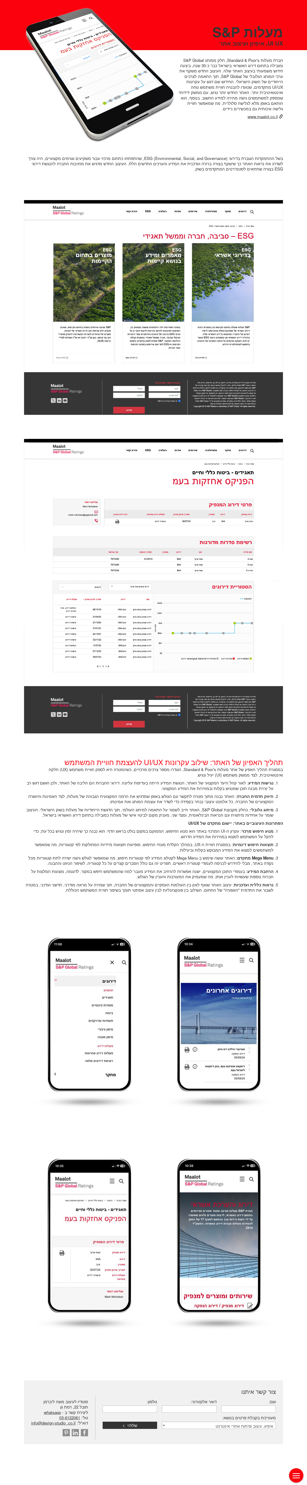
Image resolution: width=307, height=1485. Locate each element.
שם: (272, 1401)
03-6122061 (69, 1417)
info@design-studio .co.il (53, 1423)
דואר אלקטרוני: (204, 1401)
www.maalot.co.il (263, 116)
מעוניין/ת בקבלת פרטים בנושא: (249, 1417)
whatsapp (52, 1412)
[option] (153, 307)
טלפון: (152, 1401)
